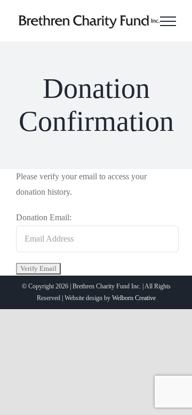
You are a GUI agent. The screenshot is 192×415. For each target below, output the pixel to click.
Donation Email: (43, 217)
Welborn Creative (134, 298)
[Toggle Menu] (168, 21)
